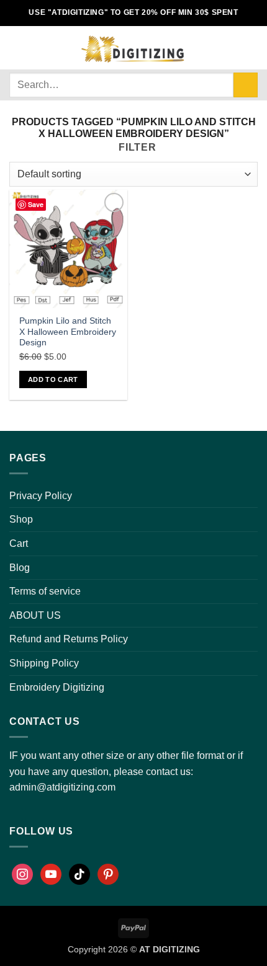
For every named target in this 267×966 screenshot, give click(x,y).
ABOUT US (35, 615)
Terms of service (45, 591)
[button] (16, 47)
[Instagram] (22, 874)
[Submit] (245, 85)
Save (35, 204)
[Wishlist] (230, 47)
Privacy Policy (40, 495)
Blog (19, 567)
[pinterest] (108, 874)
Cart (18, 543)
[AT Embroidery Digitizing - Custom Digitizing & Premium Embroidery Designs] (132, 47)
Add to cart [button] (53, 379)
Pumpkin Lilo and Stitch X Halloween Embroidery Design (67, 331)
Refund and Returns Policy (68, 639)
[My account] (209, 47)
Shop (21, 519)
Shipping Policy (44, 663)
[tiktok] (79, 874)
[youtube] (50, 874)
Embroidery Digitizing (56, 687)
